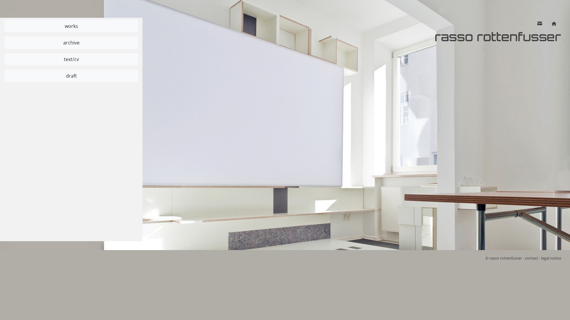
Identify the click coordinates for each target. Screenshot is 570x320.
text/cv (71, 59)
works (71, 26)
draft (71, 76)
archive (71, 42)
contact (531, 258)
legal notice (551, 258)
